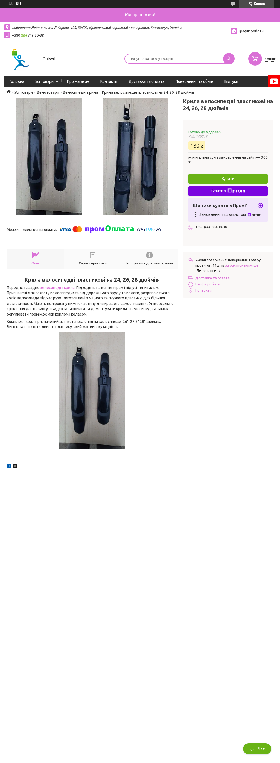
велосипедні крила (57, 287)
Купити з (218, 191)
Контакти (108, 81)
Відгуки (231, 81)
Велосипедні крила (80, 92)
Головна (17, 81)
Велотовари (48, 92)
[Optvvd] (20, 58)
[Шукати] (229, 58)
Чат (261, 749)
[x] (15, 467)
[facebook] (9, 467)
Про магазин (78, 81)
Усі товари (44, 81)
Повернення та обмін (194, 81)
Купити (228, 178)
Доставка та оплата (146, 81)
